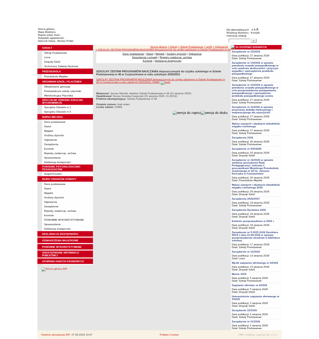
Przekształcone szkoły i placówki (62, 91)
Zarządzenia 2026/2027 (246, 198)
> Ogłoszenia (220, 46)
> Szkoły (172, 46)
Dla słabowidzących (238, 29)
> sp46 (208, 46)
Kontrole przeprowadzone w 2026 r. (253, 221)
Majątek (48, 130)
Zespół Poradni (53, 173)
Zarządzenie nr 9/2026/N (246, 148)
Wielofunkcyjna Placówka (58, 95)
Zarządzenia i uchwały (145, 57)
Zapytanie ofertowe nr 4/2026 (249, 285)
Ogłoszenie (50, 139)
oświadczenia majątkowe (60, 240)
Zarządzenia (51, 144)
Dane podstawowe (55, 122)
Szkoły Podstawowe (55, 52)
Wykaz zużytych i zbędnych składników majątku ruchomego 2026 (256, 186)
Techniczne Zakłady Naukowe (61, 66)
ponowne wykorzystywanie (62, 247)
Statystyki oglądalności (51, 38)
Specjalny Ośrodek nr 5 (57, 111)
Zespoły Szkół (52, 61)
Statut (47, 126)
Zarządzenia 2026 (242, 137)
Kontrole (49, 148)
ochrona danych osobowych (63, 261)
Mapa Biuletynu (47, 32)
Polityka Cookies (169, 334)
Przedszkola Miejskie (56, 76)
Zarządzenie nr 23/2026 (246, 51)
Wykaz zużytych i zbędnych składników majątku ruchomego (256, 125)
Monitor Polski (65, 41)
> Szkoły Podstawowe (190, 46)
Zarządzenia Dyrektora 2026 (249, 210)
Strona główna (46, 29)
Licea (47, 57)
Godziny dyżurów (54, 135)
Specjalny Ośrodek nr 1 (57, 107)
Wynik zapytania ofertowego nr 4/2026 (255, 262)
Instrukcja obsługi (236, 35)
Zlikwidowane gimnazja (57, 86)
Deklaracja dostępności (57, 162)
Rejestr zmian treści (49, 35)
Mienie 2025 (239, 274)
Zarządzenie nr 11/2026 (246, 251)
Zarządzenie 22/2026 (244, 310)
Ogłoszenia (50, 202)
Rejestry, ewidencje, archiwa (60, 153)
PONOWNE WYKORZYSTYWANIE (64, 219)
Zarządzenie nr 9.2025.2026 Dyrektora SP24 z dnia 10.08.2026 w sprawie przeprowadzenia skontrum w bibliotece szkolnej (256, 236)
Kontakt (255, 32)
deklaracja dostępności (60, 234)
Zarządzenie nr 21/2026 (246, 321)
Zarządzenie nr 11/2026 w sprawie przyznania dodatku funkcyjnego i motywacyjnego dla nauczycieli (252, 110)
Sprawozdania (52, 157)
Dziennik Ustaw (46, 41)
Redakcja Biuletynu (238, 32)
